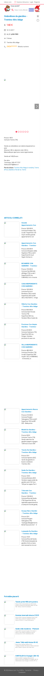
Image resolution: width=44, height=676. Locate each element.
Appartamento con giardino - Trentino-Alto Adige (29, 245)
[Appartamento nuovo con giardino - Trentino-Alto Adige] (11, 416)
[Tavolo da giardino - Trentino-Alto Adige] (11, 456)
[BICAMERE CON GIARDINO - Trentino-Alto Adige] (11, 270)
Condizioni (22, 672)
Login (31, 2)
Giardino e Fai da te (15, 170)
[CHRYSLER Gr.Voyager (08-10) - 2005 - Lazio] (9, 660)
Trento (24, 170)
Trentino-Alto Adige (20, 167)
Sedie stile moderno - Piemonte (27, 629)
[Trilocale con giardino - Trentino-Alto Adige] (11, 497)
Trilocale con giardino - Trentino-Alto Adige (29, 493)
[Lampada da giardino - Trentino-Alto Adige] (11, 538)
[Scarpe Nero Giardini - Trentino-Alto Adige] (11, 517)
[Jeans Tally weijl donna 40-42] (9, 646)
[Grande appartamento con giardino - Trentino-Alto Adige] (11, 229)
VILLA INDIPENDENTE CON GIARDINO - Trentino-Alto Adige (29, 347)
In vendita (30, 167)
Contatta (28, 670)
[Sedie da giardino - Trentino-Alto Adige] (11, 477)
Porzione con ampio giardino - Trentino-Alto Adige (29, 326)
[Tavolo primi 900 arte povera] (9, 606)
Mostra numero (23, 46)
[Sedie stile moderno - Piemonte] (9, 633)
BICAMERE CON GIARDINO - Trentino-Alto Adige (29, 266)
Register (37, 2)
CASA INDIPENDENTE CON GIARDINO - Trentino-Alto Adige (29, 286)
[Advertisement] (19, 64)
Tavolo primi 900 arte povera (26, 602)
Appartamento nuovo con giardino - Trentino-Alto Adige (29, 411)
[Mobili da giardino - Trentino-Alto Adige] (11, 436)
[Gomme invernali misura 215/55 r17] (9, 619)
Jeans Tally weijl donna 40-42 (26, 642)
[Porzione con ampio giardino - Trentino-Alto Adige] (11, 331)
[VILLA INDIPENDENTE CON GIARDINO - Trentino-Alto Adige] (11, 351)
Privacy (36, 670)
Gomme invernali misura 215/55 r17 (28, 615)
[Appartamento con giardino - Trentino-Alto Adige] (11, 249)
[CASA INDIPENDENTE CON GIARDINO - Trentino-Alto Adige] (11, 290)
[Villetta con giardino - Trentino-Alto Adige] (11, 310)
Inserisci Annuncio (23, 2)
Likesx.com (7, 2)
